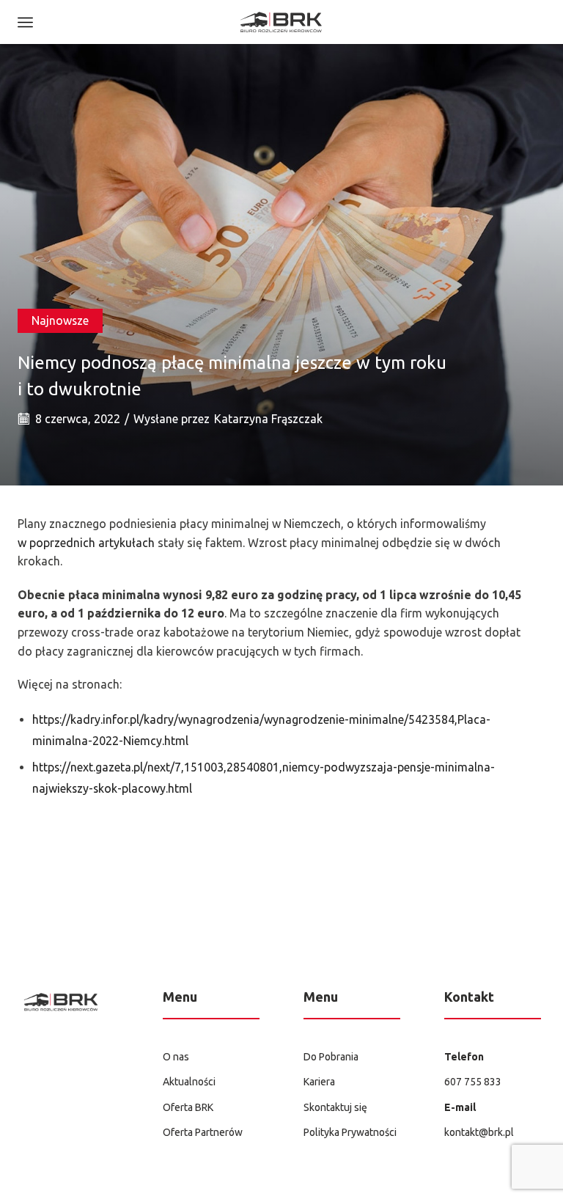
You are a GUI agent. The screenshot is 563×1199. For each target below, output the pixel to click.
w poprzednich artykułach (86, 542)
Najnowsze (60, 320)
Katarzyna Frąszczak (268, 418)
